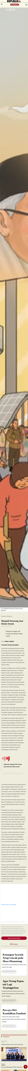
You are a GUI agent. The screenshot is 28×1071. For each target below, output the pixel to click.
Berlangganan (14, 4)
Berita (8, 9)
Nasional (4, 1041)
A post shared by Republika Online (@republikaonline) (14, 921)
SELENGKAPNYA (9, 971)
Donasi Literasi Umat (14, 938)
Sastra (3, 1063)
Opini (13, 9)
